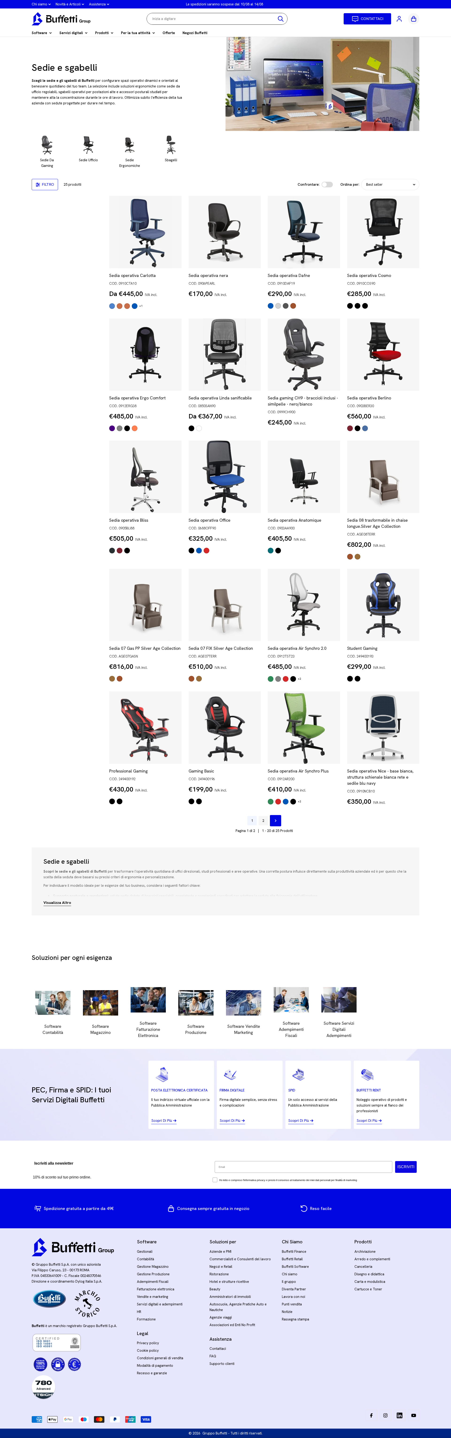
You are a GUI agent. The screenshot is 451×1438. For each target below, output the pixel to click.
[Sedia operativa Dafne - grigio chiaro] (278, 306)
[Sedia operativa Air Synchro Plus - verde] (270, 801)
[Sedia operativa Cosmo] (383, 232)
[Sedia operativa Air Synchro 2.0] (304, 605)
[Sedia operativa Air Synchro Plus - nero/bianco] (293, 801)
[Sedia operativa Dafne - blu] (270, 306)
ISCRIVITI (405, 1167)
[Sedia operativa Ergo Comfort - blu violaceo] (112, 428)
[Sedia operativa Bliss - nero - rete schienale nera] (127, 550)
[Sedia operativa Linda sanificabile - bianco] (199, 428)
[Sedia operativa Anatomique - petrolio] (270, 550)
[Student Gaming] (383, 605)
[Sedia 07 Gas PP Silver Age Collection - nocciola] (112, 679)
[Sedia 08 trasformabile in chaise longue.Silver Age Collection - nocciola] (357, 556)
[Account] (399, 19)
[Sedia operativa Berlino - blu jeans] (365, 428)
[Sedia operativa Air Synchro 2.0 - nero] (293, 679)
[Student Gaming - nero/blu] (350, 679)
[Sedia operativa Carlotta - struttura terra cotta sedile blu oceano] (119, 306)
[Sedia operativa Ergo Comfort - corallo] (134, 428)
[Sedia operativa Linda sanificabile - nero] (191, 428)
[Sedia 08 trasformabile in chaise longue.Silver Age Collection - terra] (350, 556)
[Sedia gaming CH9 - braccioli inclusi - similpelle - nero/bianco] (304, 355)
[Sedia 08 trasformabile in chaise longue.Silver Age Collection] (383, 477)
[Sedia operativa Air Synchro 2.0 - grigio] (278, 679)
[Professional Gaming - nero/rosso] (112, 801)
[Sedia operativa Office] (225, 477)
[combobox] (217, 18)
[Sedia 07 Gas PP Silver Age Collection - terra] (119, 679)
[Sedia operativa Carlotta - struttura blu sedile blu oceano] (112, 306)
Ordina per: (349, 184)
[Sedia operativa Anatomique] (304, 477)
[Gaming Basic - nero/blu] (199, 801)
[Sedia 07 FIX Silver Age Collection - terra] (191, 679)
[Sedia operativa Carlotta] (145, 232)
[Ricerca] (281, 19)
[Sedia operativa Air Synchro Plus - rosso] (278, 801)
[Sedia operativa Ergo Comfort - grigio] (119, 428)
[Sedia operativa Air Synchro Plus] (304, 727)
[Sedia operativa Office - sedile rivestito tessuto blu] (199, 550)
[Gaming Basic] (225, 727)
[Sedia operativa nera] (225, 232)
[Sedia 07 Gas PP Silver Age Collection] (145, 605)
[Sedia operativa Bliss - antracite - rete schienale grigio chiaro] (112, 550)
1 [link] (252, 820)
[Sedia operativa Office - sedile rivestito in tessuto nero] (191, 550)
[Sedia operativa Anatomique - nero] (278, 550)
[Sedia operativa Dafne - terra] (293, 306)
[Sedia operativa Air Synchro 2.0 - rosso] (285, 679)
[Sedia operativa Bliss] (145, 477)
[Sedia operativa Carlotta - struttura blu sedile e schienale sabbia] (134, 306)
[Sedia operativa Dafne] (304, 232)
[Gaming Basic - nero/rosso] (191, 801)
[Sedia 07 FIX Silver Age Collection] (225, 605)
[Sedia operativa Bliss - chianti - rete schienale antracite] (119, 550)
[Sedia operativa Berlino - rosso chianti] (350, 428)
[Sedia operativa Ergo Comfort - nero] (127, 428)
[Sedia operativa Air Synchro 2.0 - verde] (270, 679)
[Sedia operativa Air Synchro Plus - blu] (285, 801)
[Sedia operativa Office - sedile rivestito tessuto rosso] (206, 550)
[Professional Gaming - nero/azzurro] (119, 801)
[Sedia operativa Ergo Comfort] (145, 355)
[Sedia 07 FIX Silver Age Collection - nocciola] (199, 679)
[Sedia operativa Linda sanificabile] (225, 355)
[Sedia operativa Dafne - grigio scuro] (285, 306)
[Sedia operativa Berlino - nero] (357, 428)
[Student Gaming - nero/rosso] (357, 679)
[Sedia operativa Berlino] (383, 355)
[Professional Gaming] (145, 727)
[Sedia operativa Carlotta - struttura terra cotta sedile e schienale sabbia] (127, 306)
